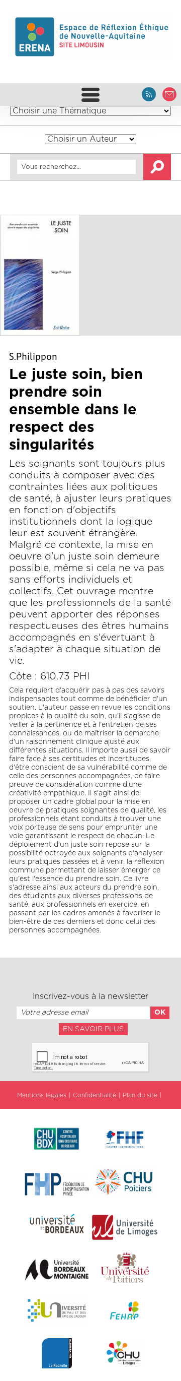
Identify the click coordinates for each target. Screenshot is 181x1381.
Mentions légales (41, 1095)
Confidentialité (94, 1095)
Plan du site (140, 1095)
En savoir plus (93, 1029)
